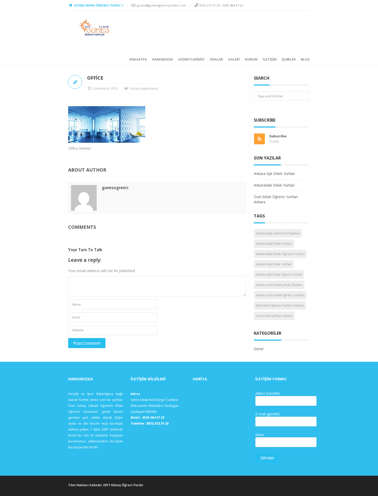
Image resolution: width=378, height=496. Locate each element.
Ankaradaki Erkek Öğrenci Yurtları (280, 254)
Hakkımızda (162, 59)
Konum (251, 59)
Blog (305, 59)
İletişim (270, 59)
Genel (258, 348)
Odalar (216, 59)
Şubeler (289, 59)
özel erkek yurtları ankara (274, 316)
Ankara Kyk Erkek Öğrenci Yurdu (279, 274)
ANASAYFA (138, 59)
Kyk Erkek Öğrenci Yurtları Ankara (280, 305)
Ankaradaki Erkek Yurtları (274, 185)
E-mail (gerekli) (267, 413)
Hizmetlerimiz (191, 59)
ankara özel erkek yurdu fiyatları (279, 285)
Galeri (234, 59)
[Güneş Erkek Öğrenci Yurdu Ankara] (94, 27)
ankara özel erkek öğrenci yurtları (280, 295)
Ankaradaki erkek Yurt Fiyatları (278, 233)
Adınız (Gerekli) (267, 393)
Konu (259, 434)
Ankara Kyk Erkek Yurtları (274, 173)
